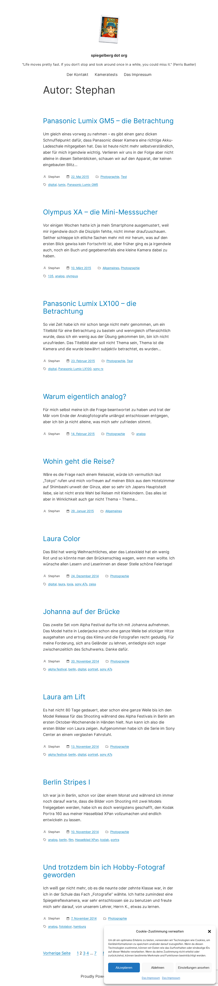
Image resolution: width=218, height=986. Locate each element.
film (71, 839)
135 (50, 276)
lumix (62, 184)
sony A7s (81, 584)
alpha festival (57, 669)
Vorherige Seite (56, 953)
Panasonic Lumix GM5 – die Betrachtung (108, 121)
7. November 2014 (84, 918)
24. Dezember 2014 (85, 576)
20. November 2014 (85, 661)
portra (115, 839)
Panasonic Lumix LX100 (75, 369)
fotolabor (65, 926)
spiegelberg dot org (109, 55)
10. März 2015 (81, 268)
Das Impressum (151, 977)
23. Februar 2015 (83, 361)
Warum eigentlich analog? (84, 396)
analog (60, 276)
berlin (72, 669)
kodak (104, 839)
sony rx (98, 369)
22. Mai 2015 (80, 176)
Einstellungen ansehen (193, 967)
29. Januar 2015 (82, 511)
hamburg (79, 926)
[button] (209, 931)
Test (124, 176)
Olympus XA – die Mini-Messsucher (100, 212)
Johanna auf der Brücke (81, 611)
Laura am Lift (64, 697)
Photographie (109, 176)
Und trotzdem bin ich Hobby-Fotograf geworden (104, 871)
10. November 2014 (85, 832)
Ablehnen (157, 967)
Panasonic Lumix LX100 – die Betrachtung (89, 307)
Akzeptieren (124, 967)
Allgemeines (111, 268)
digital (52, 184)
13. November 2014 (85, 746)
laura (61, 584)
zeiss (92, 584)
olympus (72, 276)
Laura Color (61, 539)
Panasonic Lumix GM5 (82, 184)
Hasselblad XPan (87, 839)
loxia (70, 584)
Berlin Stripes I (66, 782)
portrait (93, 669)
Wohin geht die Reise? (79, 461)
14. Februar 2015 (83, 434)
